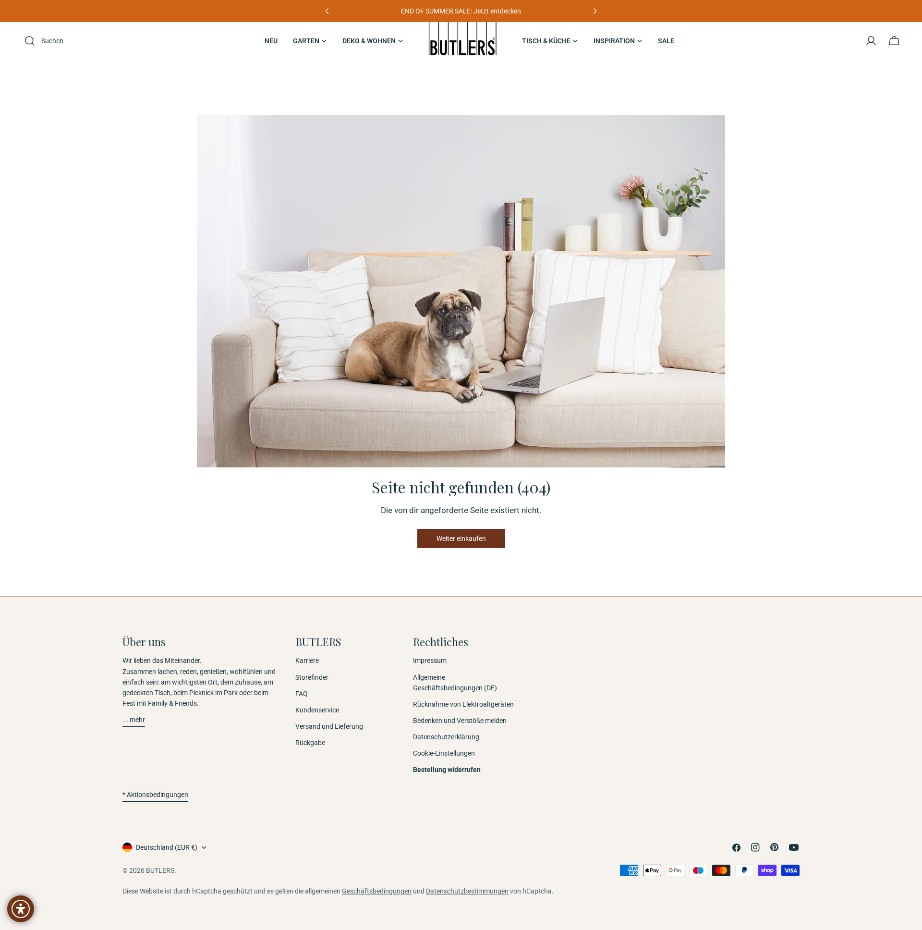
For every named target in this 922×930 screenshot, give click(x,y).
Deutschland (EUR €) (166, 847)
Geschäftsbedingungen (377, 891)
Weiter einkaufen (461, 538)
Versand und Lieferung (329, 726)
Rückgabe (310, 742)
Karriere (307, 660)
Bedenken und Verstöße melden (460, 720)
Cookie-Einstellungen (444, 753)
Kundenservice (317, 710)
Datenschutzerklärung (446, 737)
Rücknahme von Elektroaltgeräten (463, 704)
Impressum (430, 660)
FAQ (301, 694)
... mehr (133, 719)
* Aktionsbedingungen (155, 794)
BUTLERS (160, 870)
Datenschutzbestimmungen (467, 891)
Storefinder (311, 677)
